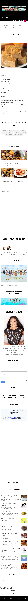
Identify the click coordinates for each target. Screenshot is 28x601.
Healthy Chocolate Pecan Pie (9, 541)
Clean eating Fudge (7, 526)
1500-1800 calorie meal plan (9, 511)
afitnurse (16, 27)
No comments (9, 27)
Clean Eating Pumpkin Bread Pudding (7, 182)
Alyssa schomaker (23, 27)
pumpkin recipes (17, 30)
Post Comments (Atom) (13, 230)
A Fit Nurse (8, 598)
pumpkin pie (10, 30)
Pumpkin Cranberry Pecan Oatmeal (20, 164)
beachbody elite (5, 29)
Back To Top (20, 598)
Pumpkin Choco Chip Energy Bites (7, 164)
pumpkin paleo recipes (21, 29)
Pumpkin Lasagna (20, 181)
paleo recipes (13, 29)
